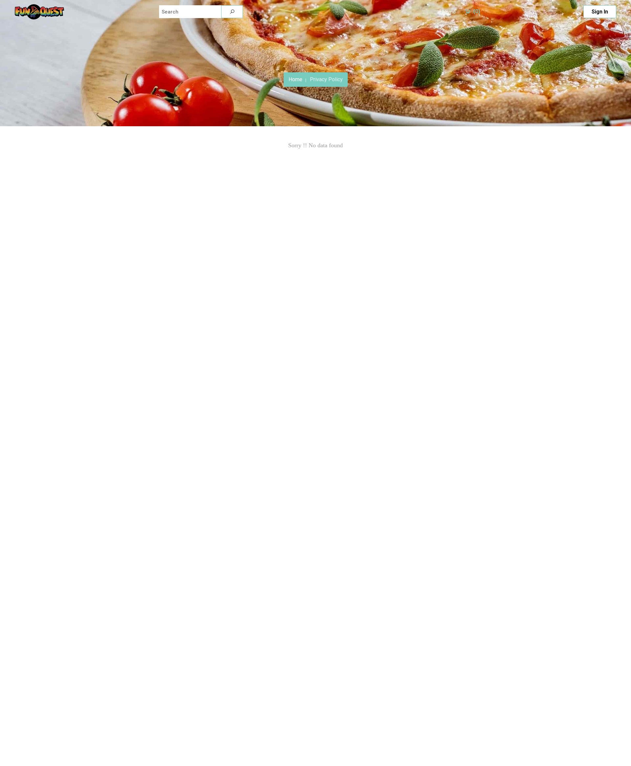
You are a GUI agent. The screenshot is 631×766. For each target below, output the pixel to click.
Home (449, 12)
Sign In (600, 12)
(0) (476, 11)
